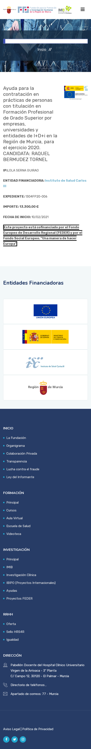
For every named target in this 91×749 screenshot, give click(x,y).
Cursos (11, 510)
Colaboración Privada (21, 453)
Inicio (42, 49)
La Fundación (16, 438)
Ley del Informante (20, 477)
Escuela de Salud (18, 526)
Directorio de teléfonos (28, 685)
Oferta (11, 624)
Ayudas (11, 591)
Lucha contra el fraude (22, 469)
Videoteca (13, 534)
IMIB (9, 567)
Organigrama (15, 446)
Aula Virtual (14, 518)
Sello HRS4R (15, 632)
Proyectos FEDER (19, 598)
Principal (12, 502)
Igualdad (12, 640)
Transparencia (16, 461)
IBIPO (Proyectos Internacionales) (31, 583)
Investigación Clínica (21, 575)
